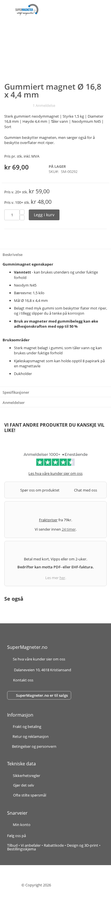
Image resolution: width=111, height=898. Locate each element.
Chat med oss (85, 490)
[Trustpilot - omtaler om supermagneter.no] (55, 461)
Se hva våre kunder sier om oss (39, 659)
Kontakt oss (23, 680)
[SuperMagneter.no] (26, 9)
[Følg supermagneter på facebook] (33, 835)
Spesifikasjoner (16, 392)
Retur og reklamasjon (31, 737)
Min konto (21, 824)
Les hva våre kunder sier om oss (55, 473)
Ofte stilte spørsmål (29, 795)
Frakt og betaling (27, 727)
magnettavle (29, 365)
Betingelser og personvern (34, 746)
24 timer (69, 529)
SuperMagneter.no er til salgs (42, 695)
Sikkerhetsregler (26, 775)
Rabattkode (54, 845)
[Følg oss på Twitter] (42, 835)
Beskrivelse (12, 254)
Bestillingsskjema (21, 849)
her (62, 577)
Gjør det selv (23, 785)
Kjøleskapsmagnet (29, 360)
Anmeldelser (14, 402)
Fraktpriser (48, 519)
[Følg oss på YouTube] (48, 835)
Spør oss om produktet (39, 490)
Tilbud (12, 845)
